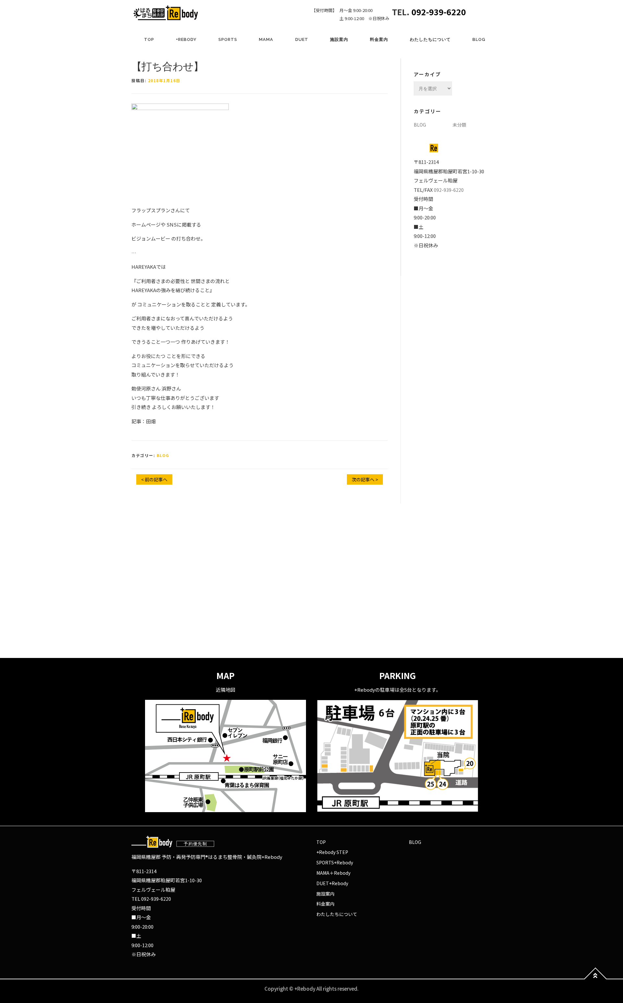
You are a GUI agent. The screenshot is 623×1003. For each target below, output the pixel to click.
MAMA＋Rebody (333, 873)
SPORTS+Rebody (334, 862)
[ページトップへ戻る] (595, 978)
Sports (227, 39)
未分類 (459, 124)
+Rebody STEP (332, 852)
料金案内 (379, 39)
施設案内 (339, 39)
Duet (301, 39)
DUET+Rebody (332, 883)
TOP (149, 39)
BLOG (478, 39)
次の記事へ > (365, 479)
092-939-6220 (438, 12)
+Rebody (186, 39)
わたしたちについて (430, 39)
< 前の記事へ (154, 479)
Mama (266, 39)
